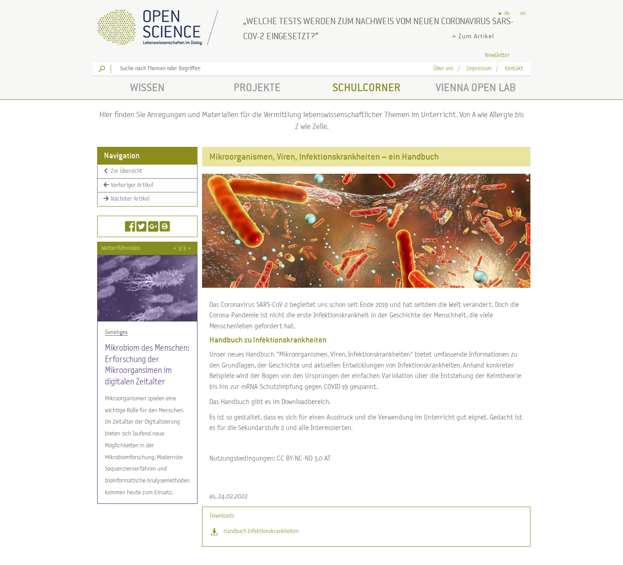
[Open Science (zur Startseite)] (165, 24)
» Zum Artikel (473, 36)
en (523, 13)
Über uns (443, 69)
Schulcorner (366, 87)
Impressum (479, 69)
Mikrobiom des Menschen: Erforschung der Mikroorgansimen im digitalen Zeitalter (147, 365)
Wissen (147, 87)
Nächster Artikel (129, 199)
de (507, 13)
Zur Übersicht (125, 171)
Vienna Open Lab (476, 87)
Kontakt (514, 69)
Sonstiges (116, 332)
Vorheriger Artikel (131, 185)
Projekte (257, 87)
